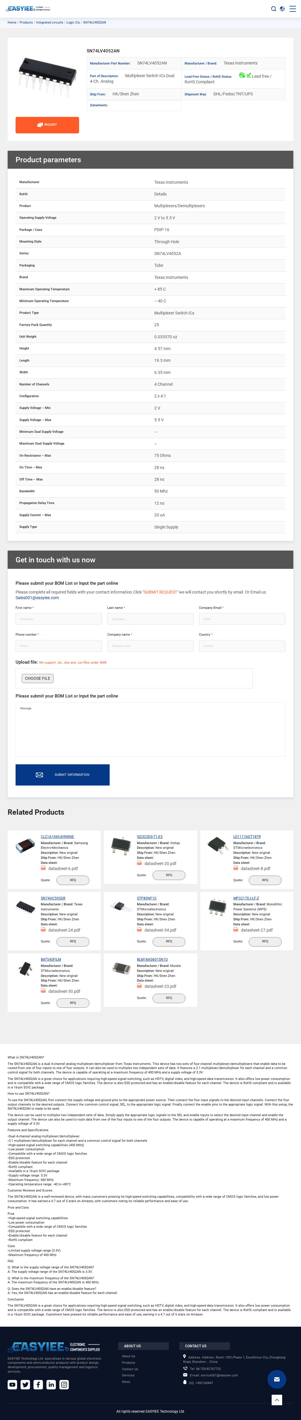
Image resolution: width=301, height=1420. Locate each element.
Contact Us (130, 1369)
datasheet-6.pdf (63, 868)
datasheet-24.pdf (64, 930)
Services (128, 1375)
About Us (128, 1356)
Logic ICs (73, 22)
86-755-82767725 (205, 1369)
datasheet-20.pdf (160, 863)
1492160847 (201, 1383)
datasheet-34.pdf (160, 930)
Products (26, 22)
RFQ (73, 880)
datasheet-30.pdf (64, 991)
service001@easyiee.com (214, 1375)
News (126, 1382)
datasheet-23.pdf (160, 986)
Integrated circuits (49, 22)
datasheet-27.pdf (257, 930)
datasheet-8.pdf (255, 868)
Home (12, 22)
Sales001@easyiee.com (37, 597)
